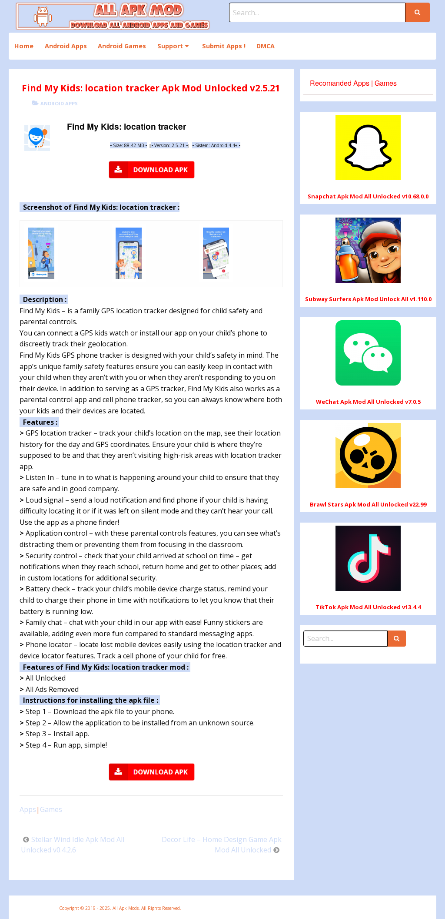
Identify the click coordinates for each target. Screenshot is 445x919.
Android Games (122, 46)
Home (23, 46)
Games (51, 809)
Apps (28, 809)
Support (170, 46)
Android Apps (66, 46)
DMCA (265, 46)
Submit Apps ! (224, 46)
